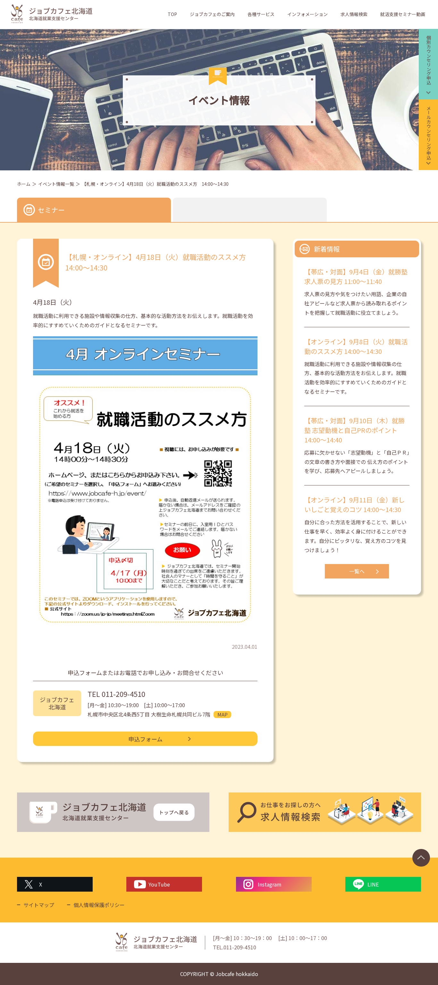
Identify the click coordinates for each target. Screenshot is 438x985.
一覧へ (357, 571)
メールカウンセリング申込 (428, 133)
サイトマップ (38, 905)
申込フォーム (145, 739)
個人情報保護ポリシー (99, 905)
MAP (222, 714)
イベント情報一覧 (56, 184)
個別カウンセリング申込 (428, 60)
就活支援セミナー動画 (402, 14)
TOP (172, 14)
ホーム (23, 184)
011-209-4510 (123, 694)
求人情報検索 (354, 14)
